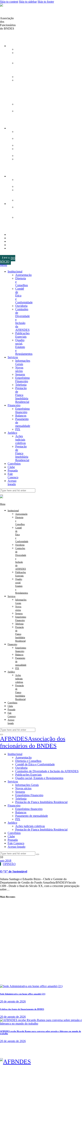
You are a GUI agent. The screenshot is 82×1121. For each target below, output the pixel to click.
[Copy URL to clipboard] (10, 35)
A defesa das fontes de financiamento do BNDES (22, 1009)
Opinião (9, 864)
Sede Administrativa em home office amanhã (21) (22, 994)
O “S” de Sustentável (13, 871)
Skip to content (9, 1)
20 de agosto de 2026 (13, 1001)
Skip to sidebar (28, 1)
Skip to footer (46, 1)
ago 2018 (5, 860)
